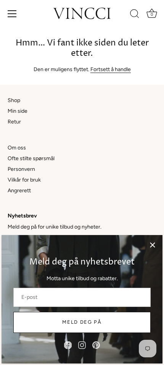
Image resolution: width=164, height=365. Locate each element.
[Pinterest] (96, 345)
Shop (14, 100)
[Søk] (134, 14)
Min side (17, 111)
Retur (14, 121)
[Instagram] (82, 345)
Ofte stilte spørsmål (31, 158)
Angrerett (19, 190)
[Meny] (12, 13)
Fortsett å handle (110, 69)
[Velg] (152, 245)
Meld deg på (82, 322)
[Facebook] (68, 345)
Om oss (17, 147)
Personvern (21, 169)
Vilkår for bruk (24, 180)
